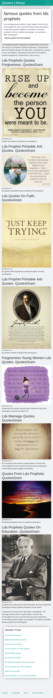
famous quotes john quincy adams (18, 667)
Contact (5, 693)
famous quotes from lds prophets (17, 38)
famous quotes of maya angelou (17, 649)
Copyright (16, 693)
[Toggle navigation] (48, 3)
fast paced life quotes (13, 635)
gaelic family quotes (12, 671)
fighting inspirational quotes (15, 640)
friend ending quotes (13, 653)
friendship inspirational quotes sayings (20, 662)
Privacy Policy (38, 693)
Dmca (26, 693)
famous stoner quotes (13, 644)
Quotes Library (13, 2)
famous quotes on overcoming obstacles (20, 676)
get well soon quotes (13, 658)
